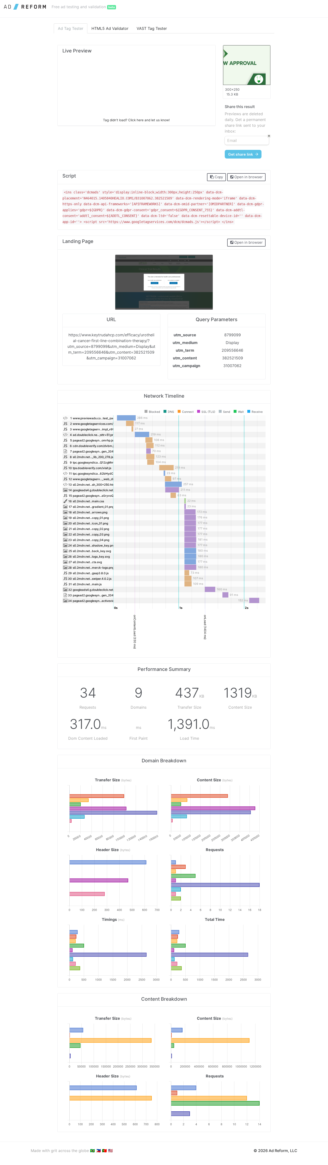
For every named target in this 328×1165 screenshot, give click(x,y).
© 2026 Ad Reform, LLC (275, 1150)
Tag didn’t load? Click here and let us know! (136, 120)
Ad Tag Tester (70, 28)
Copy (218, 177)
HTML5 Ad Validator (109, 28)
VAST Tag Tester (152, 28)
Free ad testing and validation (83, 6)
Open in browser (248, 177)
